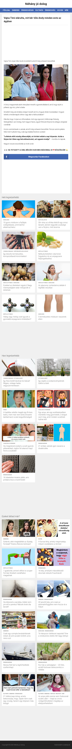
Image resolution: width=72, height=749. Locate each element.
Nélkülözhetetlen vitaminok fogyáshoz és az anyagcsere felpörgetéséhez (50, 256)
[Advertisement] (36, 41)
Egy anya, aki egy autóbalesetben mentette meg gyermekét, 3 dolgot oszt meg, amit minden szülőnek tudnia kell (52, 416)
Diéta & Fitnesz (43, 251)
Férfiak (52, 693)
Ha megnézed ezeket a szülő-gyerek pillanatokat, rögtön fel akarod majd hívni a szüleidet (18, 448)
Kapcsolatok (42, 220)
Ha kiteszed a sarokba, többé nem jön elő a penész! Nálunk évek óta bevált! (17, 604)
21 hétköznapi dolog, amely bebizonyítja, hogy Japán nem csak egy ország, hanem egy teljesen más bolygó (18, 699)
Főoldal (6, 10)
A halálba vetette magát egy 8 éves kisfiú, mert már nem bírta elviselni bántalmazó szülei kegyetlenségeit (17, 414)
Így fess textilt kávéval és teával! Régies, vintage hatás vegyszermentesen (16, 383)
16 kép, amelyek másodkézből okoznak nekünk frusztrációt (50, 572)
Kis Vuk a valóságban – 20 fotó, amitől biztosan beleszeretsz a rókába (51, 667)
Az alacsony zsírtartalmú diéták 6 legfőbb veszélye (52, 286)
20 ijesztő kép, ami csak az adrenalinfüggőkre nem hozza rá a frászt (52, 604)
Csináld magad (8, 251)
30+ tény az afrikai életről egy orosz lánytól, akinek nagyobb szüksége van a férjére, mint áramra (53, 224)
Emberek (15, 10)
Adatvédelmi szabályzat (62, 745)
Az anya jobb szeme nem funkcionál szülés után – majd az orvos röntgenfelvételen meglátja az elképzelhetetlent (53, 699)
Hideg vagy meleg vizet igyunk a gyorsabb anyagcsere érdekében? (17, 318)
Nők (66, 10)
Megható (58, 693)
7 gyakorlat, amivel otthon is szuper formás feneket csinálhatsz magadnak (17, 573)
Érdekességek (27, 10)
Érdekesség (50, 10)
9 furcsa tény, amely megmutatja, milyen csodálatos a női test (52, 542)
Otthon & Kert (18, 378)
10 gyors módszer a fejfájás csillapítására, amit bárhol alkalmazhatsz (14, 224)
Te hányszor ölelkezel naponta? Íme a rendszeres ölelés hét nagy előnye (53, 634)
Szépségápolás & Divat (21, 251)
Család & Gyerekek (44, 409)
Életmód (39, 10)
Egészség (6, 220)
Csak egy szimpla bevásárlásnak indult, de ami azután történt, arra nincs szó (16, 635)
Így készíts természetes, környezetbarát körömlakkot (15, 255)
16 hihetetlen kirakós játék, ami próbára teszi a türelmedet (16, 478)
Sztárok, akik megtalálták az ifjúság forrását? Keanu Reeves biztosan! (17, 542)
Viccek (60, 10)
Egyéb (40, 539)
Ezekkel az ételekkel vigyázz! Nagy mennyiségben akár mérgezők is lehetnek (17, 287)
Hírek (5, 409)
